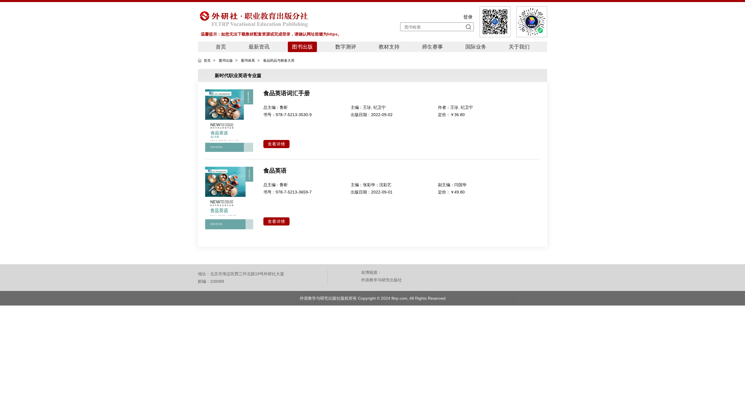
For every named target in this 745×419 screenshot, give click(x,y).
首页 (221, 47)
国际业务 (475, 47)
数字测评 (345, 47)
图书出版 (302, 47)
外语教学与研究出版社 (381, 280)
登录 (468, 17)
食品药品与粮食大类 (279, 60)
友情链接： (371, 272)
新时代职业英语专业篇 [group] (238, 75)
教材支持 (389, 47)
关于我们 (519, 47)
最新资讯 (259, 47)
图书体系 (248, 60)
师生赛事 (432, 47)
